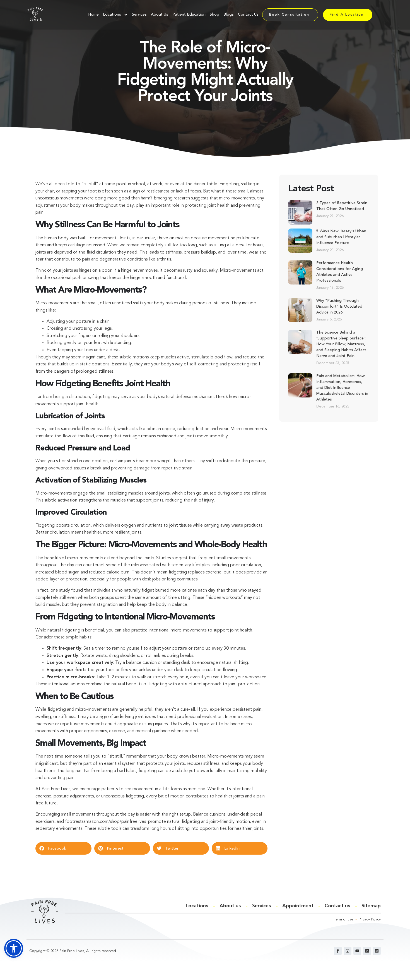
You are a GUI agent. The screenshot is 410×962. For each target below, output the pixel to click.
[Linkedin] (367, 951)
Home (93, 14)
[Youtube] (357, 951)
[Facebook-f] (338, 951)
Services (139, 14)
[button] (63, 848)
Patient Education (189, 14)
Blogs (228, 14)
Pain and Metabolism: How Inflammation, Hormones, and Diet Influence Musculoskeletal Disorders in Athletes (342, 387)
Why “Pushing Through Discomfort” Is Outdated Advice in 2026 (339, 306)
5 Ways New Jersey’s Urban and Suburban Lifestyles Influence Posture (341, 237)
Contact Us (248, 14)
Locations (112, 14)
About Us (159, 14)
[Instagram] (347, 951)
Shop (214, 14)
